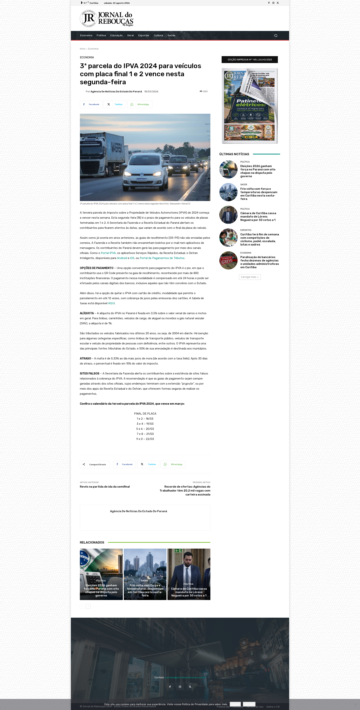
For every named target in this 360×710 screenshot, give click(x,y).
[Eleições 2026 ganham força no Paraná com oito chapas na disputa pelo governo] (101, 574)
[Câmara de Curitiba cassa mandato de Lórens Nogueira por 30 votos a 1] (188, 574)
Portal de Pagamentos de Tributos (162, 258)
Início (83, 48)
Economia (93, 48)
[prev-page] (82, 606)
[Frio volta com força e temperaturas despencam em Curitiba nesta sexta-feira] (145, 574)
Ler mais (249, 704)
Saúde (144, 581)
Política (101, 581)
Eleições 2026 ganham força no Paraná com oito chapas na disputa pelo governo (101, 590)
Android (122, 258)
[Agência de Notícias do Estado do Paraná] (83, 91)
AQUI (111, 303)
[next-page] (88, 606)
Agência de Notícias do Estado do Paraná (116, 91)
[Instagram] (273, 3)
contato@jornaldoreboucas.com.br (185, 677)
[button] (275, 35)
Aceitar (235, 704)
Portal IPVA (108, 253)
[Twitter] (278, 3)
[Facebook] (269, 3)
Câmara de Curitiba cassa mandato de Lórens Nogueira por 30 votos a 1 (189, 592)
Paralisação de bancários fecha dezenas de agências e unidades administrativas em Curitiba (259, 262)
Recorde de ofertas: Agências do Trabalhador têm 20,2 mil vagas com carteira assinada (185, 490)
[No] (355, 704)
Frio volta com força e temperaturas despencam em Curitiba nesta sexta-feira (145, 590)
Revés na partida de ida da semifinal (105, 486)
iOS (132, 258)
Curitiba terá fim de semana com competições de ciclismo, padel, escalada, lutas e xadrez (259, 239)
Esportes (245, 230)
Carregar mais (248, 277)
